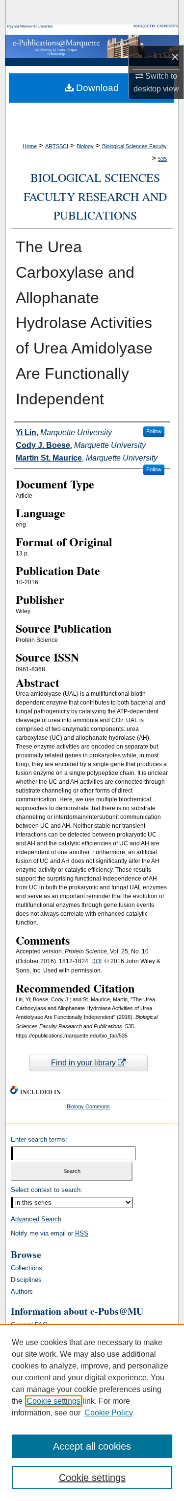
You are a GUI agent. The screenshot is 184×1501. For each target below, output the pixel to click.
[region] (92, 1412)
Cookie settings (53, 1401)
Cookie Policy (108, 1413)
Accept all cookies (92, 1446)
